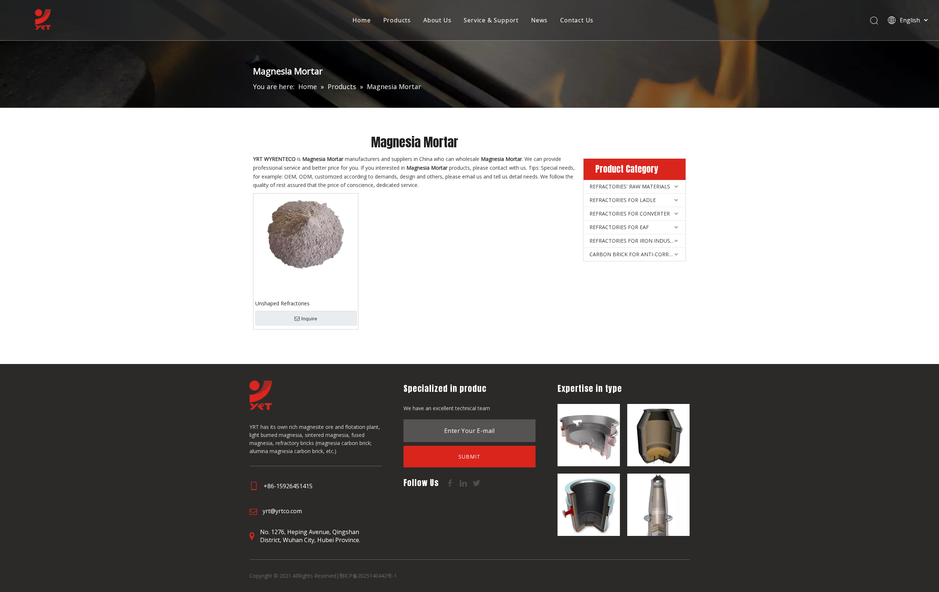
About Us (437, 20)
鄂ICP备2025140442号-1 (368, 575)
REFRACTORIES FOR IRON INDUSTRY (634, 240)
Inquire (309, 318)
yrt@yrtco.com (282, 511)
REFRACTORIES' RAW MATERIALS (629, 186)
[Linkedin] (464, 482)
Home (361, 20)
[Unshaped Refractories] (305, 233)
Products (397, 20)
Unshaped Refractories (282, 303)
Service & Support (491, 20)
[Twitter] (476, 482)
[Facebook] (450, 482)
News (539, 20)
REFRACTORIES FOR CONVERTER (629, 213)
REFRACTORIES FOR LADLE (622, 199)
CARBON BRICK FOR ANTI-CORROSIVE (636, 254)
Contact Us (576, 20)
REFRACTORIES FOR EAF (619, 227)
